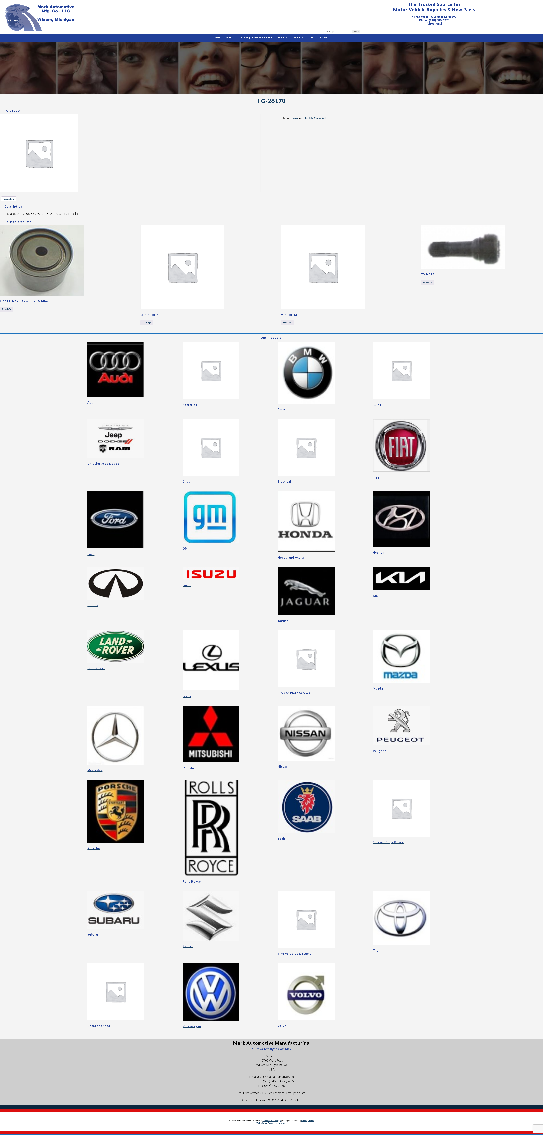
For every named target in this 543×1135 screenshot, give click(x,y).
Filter (306, 118)
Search (356, 31)
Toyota (295, 118)
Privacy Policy (307, 1120)
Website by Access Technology (271, 1123)
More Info (6, 309)
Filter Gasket (315, 118)
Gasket (325, 118)
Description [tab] (9, 199)
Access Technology (272, 1120)
